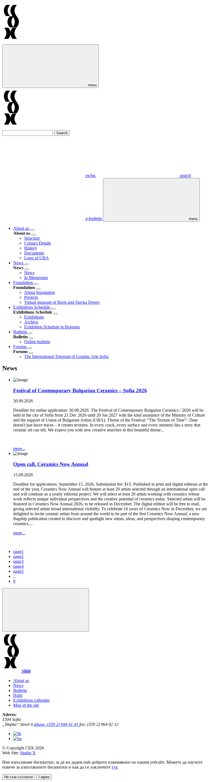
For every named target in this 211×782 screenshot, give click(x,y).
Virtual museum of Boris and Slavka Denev (62, 302)
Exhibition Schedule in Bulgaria (52, 327)
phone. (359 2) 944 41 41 (56, 724)
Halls (17, 695)
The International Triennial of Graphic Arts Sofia (66, 356)
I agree (43, 777)
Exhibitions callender (31, 700)
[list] (32, 230)
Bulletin (20, 332)
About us (21, 228)
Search (62, 133)
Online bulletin (37, 341)
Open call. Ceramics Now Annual (50, 464)
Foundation (23, 282)
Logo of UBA (36, 258)
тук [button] (115, 767)
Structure (32, 238)
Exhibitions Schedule (32, 307)
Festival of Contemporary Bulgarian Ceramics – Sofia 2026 (80, 390)
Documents (34, 253)
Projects (31, 297)
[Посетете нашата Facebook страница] (17, 733)
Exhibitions (34, 317)
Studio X (28, 753)
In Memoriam (36, 277)
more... (19, 448)
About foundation (39, 292)
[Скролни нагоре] (45, 610)
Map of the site (26, 705)
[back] (33, 235)
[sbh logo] (11, 41)
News (18, 262)
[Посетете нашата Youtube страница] (17, 738)
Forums (20, 346)
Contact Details (37, 243)
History (30, 248)
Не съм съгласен (18, 777)
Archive (31, 322)
